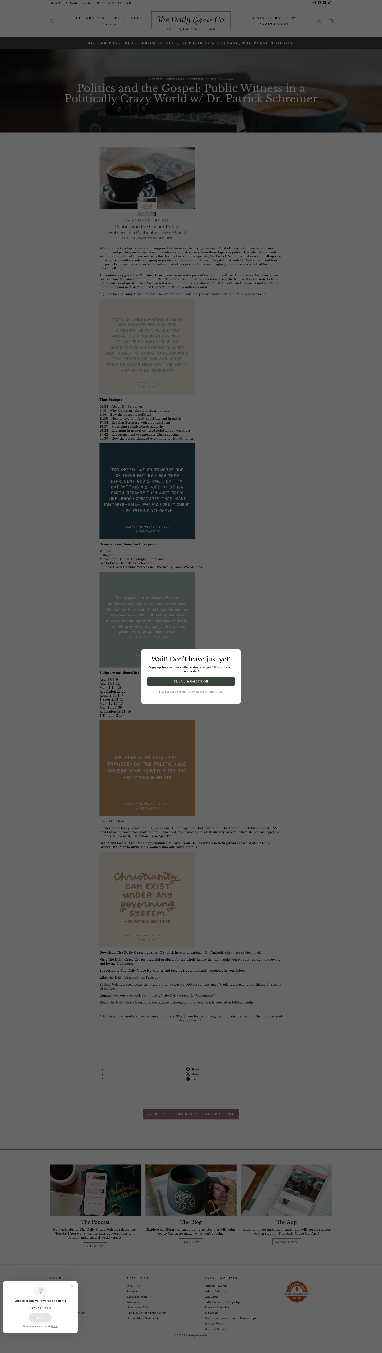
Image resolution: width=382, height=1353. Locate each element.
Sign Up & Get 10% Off (191, 681)
